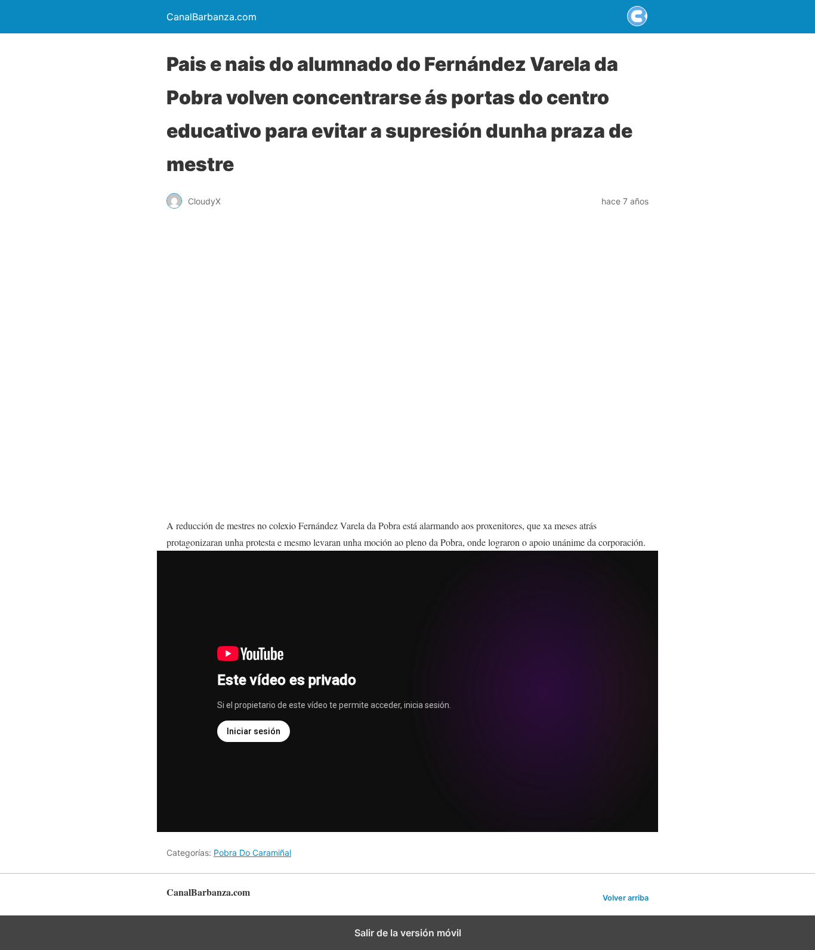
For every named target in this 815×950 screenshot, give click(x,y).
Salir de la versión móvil (407, 933)
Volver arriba (626, 897)
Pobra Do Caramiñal (252, 852)
